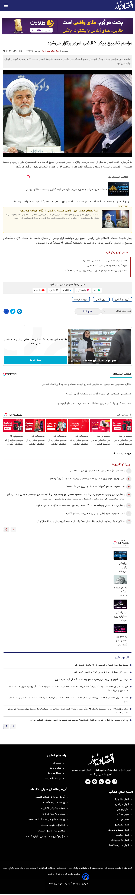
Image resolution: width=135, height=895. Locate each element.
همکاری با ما (54, 773)
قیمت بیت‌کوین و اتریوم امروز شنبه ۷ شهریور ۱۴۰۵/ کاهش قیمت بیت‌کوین (91, 679)
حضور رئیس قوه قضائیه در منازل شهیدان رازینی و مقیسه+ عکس (95, 270)
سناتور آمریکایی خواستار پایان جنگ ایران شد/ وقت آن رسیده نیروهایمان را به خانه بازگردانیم (80, 521)
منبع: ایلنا (87, 311)
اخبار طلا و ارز (122, 799)
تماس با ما (55, 768)
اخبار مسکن (123, 814)
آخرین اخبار (122, 657)
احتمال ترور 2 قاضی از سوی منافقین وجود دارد (105, 260)
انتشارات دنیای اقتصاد (53, 825)
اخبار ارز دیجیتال (120, 840)
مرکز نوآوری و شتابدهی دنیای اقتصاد (45, 836)
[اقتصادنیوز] (101, 759)
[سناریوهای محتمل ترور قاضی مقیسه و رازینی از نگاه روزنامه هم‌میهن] (115, 219)
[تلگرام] (19, 311)
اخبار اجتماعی (122, 835)
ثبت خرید (35, 360)
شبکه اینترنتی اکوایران (53, 808)
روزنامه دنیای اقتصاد (54, 802)
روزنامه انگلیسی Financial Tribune (46, 819)
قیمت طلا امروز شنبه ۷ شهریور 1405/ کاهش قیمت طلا (101, 665)
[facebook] (115, 781)
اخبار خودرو (123, 819)
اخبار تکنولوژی (121, 825)
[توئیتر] (12, 311)
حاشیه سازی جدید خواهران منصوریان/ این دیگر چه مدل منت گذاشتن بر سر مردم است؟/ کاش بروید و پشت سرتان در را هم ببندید (68, 699)
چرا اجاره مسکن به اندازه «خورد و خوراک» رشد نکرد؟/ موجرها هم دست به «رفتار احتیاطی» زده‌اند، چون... (79, 720)
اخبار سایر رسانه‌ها (51, 51)
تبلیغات (57, 763)
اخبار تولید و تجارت (118, 830)
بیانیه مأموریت (53, 778)
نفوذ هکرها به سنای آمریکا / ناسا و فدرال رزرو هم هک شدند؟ (95, 486)
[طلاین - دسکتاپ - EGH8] (67, 26)
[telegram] (94, 781)
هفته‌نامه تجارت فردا (54, 814)
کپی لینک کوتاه (123, 311)
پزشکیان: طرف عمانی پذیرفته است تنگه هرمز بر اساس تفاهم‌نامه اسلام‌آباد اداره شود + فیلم (80, 505)
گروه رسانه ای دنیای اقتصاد (50, 797)
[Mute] (77, 361)
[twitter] (108, 781)
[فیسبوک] (6, 311)
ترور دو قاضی (122, 299)
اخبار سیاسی (122, 804)
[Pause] (72, 361)
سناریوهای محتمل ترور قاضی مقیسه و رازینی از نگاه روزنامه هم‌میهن (59, 211)
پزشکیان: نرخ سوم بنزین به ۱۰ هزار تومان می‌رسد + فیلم (97, 470)
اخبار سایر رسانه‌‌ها (119, 845)
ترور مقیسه (80, 299)
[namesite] (123, 5)
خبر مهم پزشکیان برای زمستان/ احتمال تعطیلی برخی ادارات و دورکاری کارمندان (87, 478)
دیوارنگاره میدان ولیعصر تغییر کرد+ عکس (107, 265)
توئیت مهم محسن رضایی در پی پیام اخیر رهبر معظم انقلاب (95, 513)
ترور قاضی (101, 299)
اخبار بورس (123, 809)
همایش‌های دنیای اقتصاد (51, 831)
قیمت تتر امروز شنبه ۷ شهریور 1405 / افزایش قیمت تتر (101, 672)
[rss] (88, 781)
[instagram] (101, 781)
